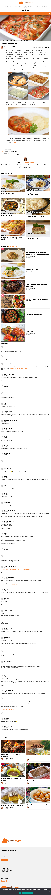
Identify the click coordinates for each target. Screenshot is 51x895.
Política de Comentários (7, 870)
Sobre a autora (5, 872)
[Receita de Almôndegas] (13, 316)
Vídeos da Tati (30, 190)
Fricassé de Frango (7, 193)
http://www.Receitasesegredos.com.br (9, 584)
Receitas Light (36, 236)
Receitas (3, 191)
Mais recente (25, 10)
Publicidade (4, 213)
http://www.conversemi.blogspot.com (8, 709)
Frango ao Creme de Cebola (36, 216)
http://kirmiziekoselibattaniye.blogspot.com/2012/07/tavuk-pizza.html (15, 569)
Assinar (4, 860)
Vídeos (42, 189)
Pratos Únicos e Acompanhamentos (10, 190)
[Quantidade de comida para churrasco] (13, 746)
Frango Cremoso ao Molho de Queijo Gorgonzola (36, 193)
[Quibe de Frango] (38, 228)
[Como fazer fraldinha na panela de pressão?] (13, 287)
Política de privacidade (27, 893)
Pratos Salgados (10, 146)
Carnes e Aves (4, 188)
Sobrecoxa (29, 331)
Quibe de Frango (32, 238)
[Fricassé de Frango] (13, 183)
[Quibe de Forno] (38, 771)
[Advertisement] (25, 825)
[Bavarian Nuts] (38, 747)
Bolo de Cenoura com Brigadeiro (12, 805)
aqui (30, 63)
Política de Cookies (6, 869)
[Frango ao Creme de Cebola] (38, 206)
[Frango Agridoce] (13, 206)
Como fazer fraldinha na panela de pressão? (36, 285)
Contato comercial (6, 874)
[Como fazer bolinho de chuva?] (38, 795)
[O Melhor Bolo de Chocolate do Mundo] (13, 770)
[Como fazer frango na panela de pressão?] (13, 301)
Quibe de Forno (32, 781)
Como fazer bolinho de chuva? (37, 805)
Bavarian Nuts (31, 757)
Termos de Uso (5, 868)
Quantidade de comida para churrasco (10, 755)
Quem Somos (5, 871)
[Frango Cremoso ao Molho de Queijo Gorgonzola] (38, 183)
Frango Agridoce (6, 215)
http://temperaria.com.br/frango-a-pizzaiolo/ (19, 368)
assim (14, 142)
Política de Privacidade (6, 867)
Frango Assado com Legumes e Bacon (11, 238)
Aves (3, 146)
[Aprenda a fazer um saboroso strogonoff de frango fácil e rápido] (13, 255)
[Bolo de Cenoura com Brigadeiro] (13, 795)
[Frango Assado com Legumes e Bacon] (13, 228)
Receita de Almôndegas (34, 315)
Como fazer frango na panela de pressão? (37, 300)
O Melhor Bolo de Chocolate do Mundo (11, 779)
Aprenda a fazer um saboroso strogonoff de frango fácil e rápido (37, 253)
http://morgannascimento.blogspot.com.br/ (10, 527)
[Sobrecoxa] (13, 333)
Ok (20, 893)
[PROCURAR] (49, 13)
